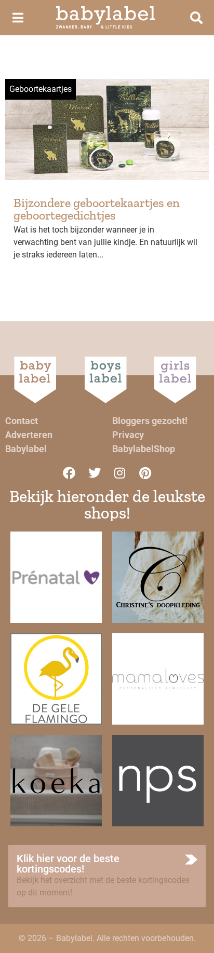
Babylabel (26, 448)
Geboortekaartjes (40, 89)
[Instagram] (120, 473)
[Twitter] (94, 473)
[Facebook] (69, 473)
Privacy (128, 434)
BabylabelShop (143, 448)
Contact (21, 420)
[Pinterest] (145, 473)
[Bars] (17, 17)
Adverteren (28, 434)
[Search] (196, 17)
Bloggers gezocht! (150, 420)
